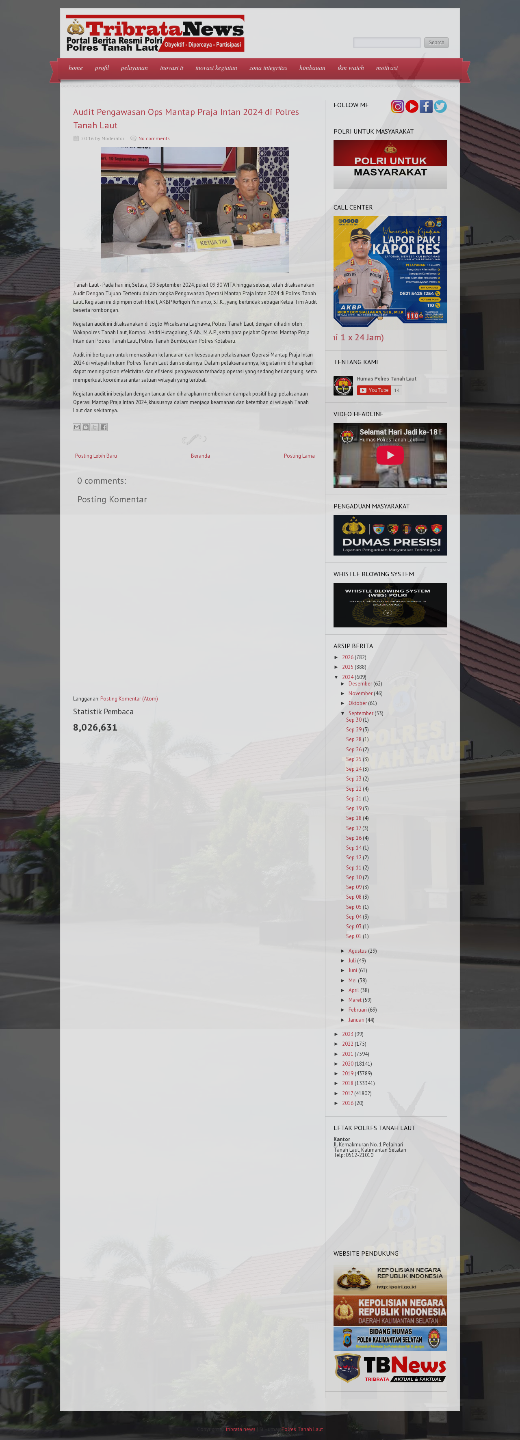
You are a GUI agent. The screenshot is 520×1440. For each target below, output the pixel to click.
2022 (347, 1043)
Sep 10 (354, 877)
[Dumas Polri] (390, 187)
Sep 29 (354, 729)
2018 (347, 1083)
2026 (347, 657)
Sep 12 (354, 857)
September (361, 713)
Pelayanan (134, 67)
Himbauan (312, 67)
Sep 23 (354, 778)
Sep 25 (354, 759)
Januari (356, 1019)
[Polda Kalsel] (390, 1324)
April (354, 990)
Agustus (358, 950)
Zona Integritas (268, 67)
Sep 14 (354, 847)
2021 (347, 1054)
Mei (353, 980)
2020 (347, 1063)
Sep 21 (354, 798)
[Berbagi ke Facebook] (104, 427)
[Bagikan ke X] (95, 427)
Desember (360, 683)
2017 (347, 1093)
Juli (352, 960)
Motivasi (387, 67)
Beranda (200, 455)
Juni (353, 970)
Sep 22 (354, 788)
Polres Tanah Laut (302, 1429)
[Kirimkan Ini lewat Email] (77, 427)
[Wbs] (390, 625)
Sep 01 (354, 936)
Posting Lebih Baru (96, 455)
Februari (358, 1009)
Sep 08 (354, 896)
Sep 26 (354, 749)
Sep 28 (354, 739)
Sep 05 (354, 907)
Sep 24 (354, 768)
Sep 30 (354, 719)
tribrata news (241, 1429)
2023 (347, 1034)
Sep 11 (354, 867)
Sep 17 (353, 828)
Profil (102, 67)
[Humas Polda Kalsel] (390, 1349)
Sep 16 (354, 838)
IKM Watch (351, 67)
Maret (355, 1000)
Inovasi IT (171, 67)
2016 (347, 1103)
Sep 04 (354, 916)
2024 (347, 677)
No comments (154, 138)
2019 (347, 1073)
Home (76, 67)
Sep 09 (354, 887)
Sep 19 (354, 808)
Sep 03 (354, 926)
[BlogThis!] (86, 427)
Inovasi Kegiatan (216, 67)
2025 (347, 667)
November (361, 693)
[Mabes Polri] (390, 1292)
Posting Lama (299, 455)
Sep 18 (354, 818)
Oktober (358, 703)
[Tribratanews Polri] (390, 1382)
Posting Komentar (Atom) (129, 698)
